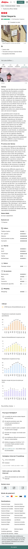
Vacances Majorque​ (19, 506)
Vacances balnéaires (19, 524)
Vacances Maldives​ (6, 519)
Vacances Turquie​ (18, 508)
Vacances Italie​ (5, 517)
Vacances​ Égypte (18, 510)
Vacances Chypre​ (5, 522)
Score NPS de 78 (9, 448)
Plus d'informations (7, 543)
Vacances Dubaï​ (18, 515)
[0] (14, 2)
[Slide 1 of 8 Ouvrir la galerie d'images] (14, 33)
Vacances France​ (5, 515)
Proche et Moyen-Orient (7, 513)
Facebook (23, 488)
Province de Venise (10, 5)
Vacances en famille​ (19, 522)
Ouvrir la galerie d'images (25, 40)
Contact (20, 2)
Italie (2, 5)
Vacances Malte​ (5, 524)
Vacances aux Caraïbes (7, 508)
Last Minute (17, 519)
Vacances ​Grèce (18, 504)
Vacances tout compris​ (20, 517)
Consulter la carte (15, 22)
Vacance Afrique (5, 510)
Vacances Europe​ (5, 504)
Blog (14, 488)
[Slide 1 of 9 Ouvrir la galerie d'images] (14, 75)
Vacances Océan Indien (7, 506)
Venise (18, 5)
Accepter (14, 547)
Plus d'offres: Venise (7, 406)
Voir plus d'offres (6, 60)
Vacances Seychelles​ (19, 513)
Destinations (5, 501)
